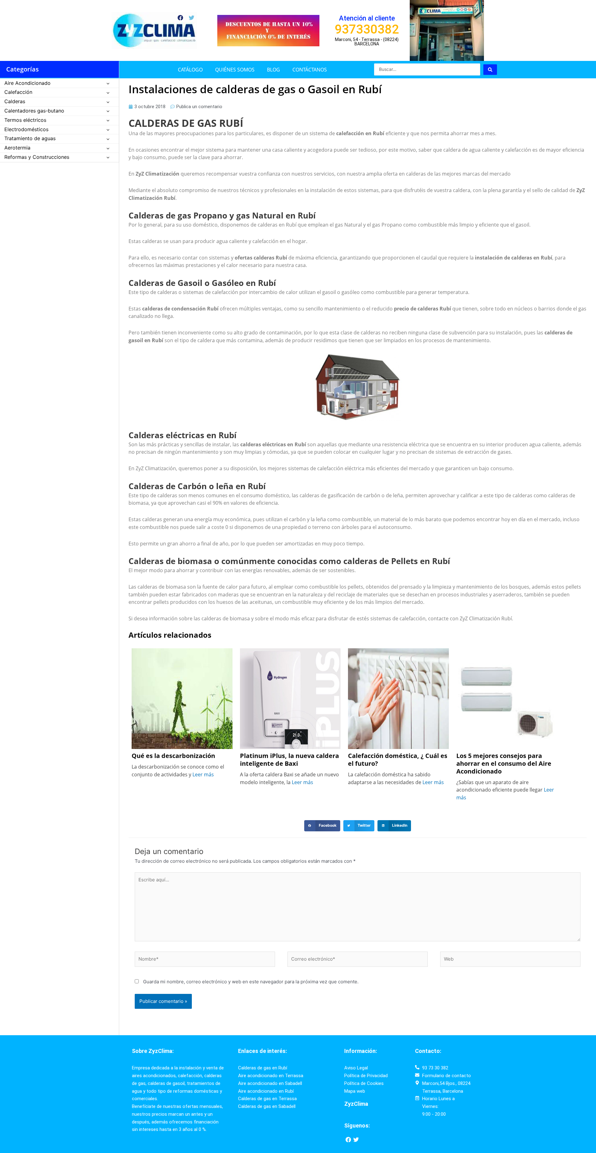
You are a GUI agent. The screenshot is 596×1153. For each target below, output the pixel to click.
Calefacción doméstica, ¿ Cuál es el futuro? (397, 760)
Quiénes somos (235, 69)
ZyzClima (356, 1103)
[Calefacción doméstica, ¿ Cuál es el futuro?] (398, 698)
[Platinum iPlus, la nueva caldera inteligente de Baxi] (290, 698)
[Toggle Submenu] (108, 83)
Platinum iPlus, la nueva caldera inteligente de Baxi (289, 760)
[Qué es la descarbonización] (182, 698)
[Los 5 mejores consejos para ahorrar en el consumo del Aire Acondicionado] (506, 698)
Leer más (203, 774)
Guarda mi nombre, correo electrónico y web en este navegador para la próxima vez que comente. (251, 982)
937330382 (367, 29)
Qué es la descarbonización (174, 756)
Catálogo (190, 69)
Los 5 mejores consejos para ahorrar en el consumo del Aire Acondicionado (503, 763)
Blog (273, 69)
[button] (322, 825)
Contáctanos (309, 69)
